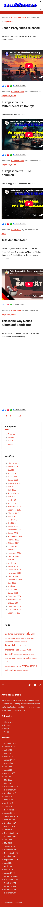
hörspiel (10, 645)
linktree (22, 646)
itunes (17, 646)
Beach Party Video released (21, 28)
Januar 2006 (13, 566)
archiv (18, 638)
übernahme (26, 670)
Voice (13, 96)
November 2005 (14, 573)
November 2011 (14, 530)
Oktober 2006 (14, 556)
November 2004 (14, 599)
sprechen (19, 658)
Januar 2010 (13, 533)
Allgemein (8, 21)
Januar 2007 (13, 550)
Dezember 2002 (14, 606)
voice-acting (29, 665)
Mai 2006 (12, 563)
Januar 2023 (13, 480)
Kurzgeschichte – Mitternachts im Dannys (18, 104)
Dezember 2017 (14, 510)
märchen (16, 654)
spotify (14, 658)
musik (9, 654)
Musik (13, 314)
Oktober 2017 (14, 513)
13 (20, 415)
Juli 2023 (12, 470)
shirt (6, 658)
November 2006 (14, 553)
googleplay (24, 641)
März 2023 (12, 476)
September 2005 (15, 580)
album (30, 633)
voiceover (19, 670)
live (26, 646)
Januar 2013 (13, 526)
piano (32, 654)
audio (22, 638)
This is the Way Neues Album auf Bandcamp (17, 323)
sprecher (27, 658)
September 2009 (15, 536)
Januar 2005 (13, 593)
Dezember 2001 (14, 609)
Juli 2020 (12, 496)
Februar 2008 (13, 540)
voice (18, 666)
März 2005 (12, 590)
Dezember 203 (14, 613)
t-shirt (6, 662)
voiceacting (10, 670)
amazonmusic (11, 638)
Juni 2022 (12, 490)
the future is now (14, 662)
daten (28, 638)
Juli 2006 (12, 560)
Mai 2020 (12, 500)
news (21, 654)
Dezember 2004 (14, 596)
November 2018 (14, 506)
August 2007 (13, 546)
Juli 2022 (12, 487)
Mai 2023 (12, 473)
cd (25, 638)
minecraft (23, 650)
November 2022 (14, 483)
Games (11, 437)
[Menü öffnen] (39, 12)
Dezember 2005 (14, 570)
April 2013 (12, 523)
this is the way (24, 662)
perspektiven (26, 654)
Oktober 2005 (14, 576)
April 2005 (12, 586)
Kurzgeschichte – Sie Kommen (16, 173)
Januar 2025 (13, 467)
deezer (33, 638)
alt (6, 638)
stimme (34, 658)
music (30, 649)
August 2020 (13, 493)
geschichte (17, 641)
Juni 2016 (12, 516)
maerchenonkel (12, 649)
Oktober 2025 (14, 463)
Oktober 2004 (14, 603)
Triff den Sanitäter (14, 240)
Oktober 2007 (14, 543)
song (10, 658)
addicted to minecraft (15, 634)
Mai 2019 (12, 503)
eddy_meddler (9, 641)
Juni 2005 (12, 583)
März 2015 (12, 520)
